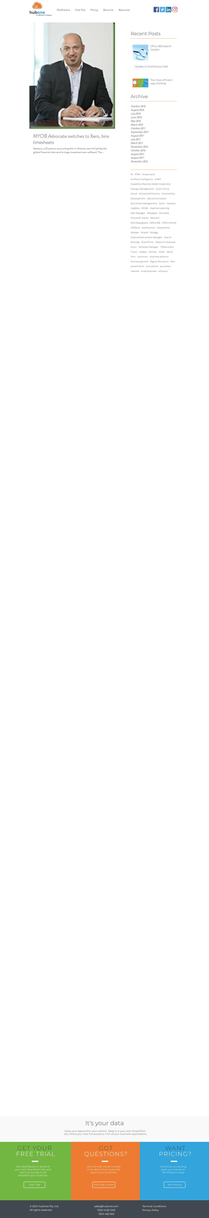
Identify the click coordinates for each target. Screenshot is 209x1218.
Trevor (134, 251)
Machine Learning (159, 208)
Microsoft (164, 213)
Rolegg (154, 232)
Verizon (153, 251)
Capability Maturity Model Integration (151, 184)
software (163, 271)
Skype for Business (165, 242)
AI (132, 174)
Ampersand (148, 174)
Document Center (156, 198)
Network (154, 217)
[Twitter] (162, 9)
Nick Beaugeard (139, 222)
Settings (135, 242)
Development (138, 198)
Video (162, 251)
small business (149, 271)
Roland (144, 232)
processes (165, 266)
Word (169, 251)
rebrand (135, 271)
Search (167, 237)
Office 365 (155, 222)
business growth (139, 261)
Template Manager (148, 247)
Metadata (152, 213)
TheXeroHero (167, 247)
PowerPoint (163, 227)
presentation (137, 266)
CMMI (158, 179)
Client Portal (162, 189)
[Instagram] (174, 9)
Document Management (144, 203)
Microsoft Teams (139, 217)
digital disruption (159, 261)
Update (143, 251)
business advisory (159, 256)
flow (173, 261)
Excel (162, 203)
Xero (133, 256)
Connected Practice (149, 193)
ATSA (137, 174)
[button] (108, 10)
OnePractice (148, 227)
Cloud (134, 193)
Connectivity (168, 193)
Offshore (135, 227)
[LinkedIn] (168, 9)
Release (135, 232)
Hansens (170, 203)
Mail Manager (138, 213)
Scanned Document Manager (146, 237)
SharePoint (147, 242)
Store (133, 247)
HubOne (135, 208)
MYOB (144, 208)
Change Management (142, 189)
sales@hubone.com (106, 1206)
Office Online (169, 222)
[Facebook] (156, 9)
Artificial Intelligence (142, 179)
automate (142, 256)
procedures (152, 266)
